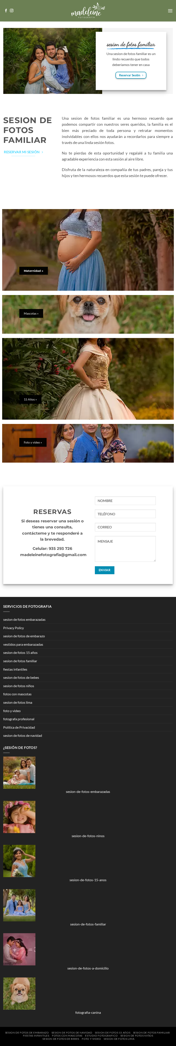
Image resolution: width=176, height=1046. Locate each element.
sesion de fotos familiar (20, 661)
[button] (170, 10)
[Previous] (9, 25)
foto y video (12, 711)
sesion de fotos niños (18, 686)
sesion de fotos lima (17, 702)
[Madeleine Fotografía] (88, 10)
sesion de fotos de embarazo (24, 636)
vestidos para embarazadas (23, 644)
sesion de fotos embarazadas (24, 619)
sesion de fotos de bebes (21, 677)
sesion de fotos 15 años (20, 652)
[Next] (167, 25)
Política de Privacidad (19, 727)
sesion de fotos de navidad (22, 735)
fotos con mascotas (17, 694)
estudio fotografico (101, 1035)
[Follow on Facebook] (6, 11)
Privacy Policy (13, 628)
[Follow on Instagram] (11, 11)
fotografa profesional (18, 719)
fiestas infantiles (15, 669)
